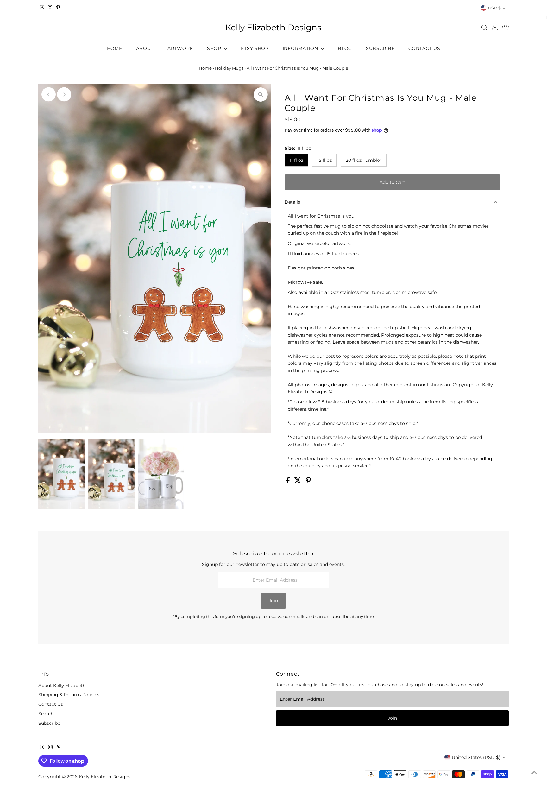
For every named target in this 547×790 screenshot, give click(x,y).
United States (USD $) (476, 757)
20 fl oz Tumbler (363, 160)
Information (301, 48)
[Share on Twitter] (298, 482)
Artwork (180, 48)
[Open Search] (484, 27)
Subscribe (380, 48)
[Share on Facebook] (288, 482)
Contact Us (424, 48)
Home (114, 48)
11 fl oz (296, 160)
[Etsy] (41, 8)
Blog (345, 48)
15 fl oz (324, 160)
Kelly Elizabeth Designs (273, 27)
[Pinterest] (58, 8)
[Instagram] (50, 8)
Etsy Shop (254, 48)
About (145, 48)
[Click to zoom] (261, 94)
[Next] (64, 94)
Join (273, 601)
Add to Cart (392, 182)
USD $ (494, 7)
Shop (215, 48)
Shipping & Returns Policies (68, 695)
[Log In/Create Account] (495, 27)
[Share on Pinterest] (308, 482)
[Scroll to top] (534, 772)
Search (45, 714)
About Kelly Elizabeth (61, 685)
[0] (505, 27)
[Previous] (48, 94)
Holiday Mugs (229, 68)
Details (292, 202)
